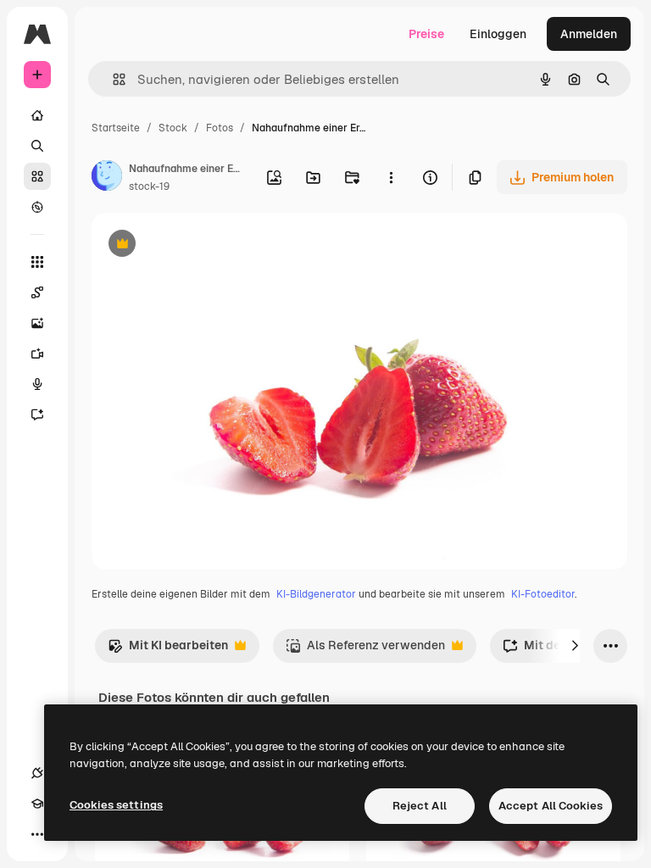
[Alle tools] (37, 261)
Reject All (419, 805)
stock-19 (149, 186)
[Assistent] (37, 414)
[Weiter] (574, 646)
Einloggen (498, 34)
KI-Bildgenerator (316, 594)
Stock (173, 128)
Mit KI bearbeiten (168, 649)
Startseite (116, 128)
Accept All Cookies (550, 805)
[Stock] (37, 176)
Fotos (219, 128)
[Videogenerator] (37, 353)
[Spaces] (37, 292)
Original (200, 245)
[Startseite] (37, 115)
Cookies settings (116, 805)
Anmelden (588, 34)
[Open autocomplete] (112, 79)
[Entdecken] (37, 206)
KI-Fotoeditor (543, 594)
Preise (426, 34)
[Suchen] (37, 145)
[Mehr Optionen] (391, 177)
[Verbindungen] (37, 773)
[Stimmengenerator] (37, 384)
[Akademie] (37, 803)
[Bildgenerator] (37, 323)
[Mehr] (37, 834)
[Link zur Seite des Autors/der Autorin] (107, 178)
